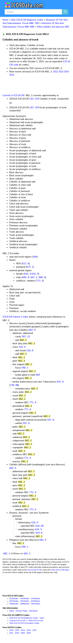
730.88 (14, 385)
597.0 (50, 419)
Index (16, 598)
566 (35, 256)
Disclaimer (33, 611)
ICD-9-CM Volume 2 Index (15, 317)
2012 (55, 71)
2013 (61, 71)
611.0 (25, 263)
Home (5, 20)
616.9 (34, 522)
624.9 (38, 529)
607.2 (33, 277)
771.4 (39, 280)
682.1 (6, 553)
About (11, 611)
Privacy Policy (22, 611)
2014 (66, 71)
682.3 (27, 553)
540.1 (24, 367)
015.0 (60, 381)
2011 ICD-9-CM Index (60, 570)
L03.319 (34, 98)
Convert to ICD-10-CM (13, 95)
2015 (11, 75)
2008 (22, 604)
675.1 (29, 266)
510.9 (22, 347)
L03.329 (34, 107)
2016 (11, 630)
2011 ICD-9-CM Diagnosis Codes (27, 20)
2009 (11, 604)
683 (38, 374)
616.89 (39, 525)
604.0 (25, 277)
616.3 (27, 273)
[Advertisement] (27, 84)
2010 (33, 601)
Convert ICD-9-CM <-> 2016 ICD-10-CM (26, 621)
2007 (33, 604)
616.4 (35, 273)
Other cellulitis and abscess (53, 26)
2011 (22, 601)
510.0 (29, 350)
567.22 (26, 336)
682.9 (32, 329)
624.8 (38, 532)
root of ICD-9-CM (34, 570)
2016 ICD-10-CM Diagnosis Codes (23, 618)
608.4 (42, 277)
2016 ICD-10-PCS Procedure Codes (24, 623)
